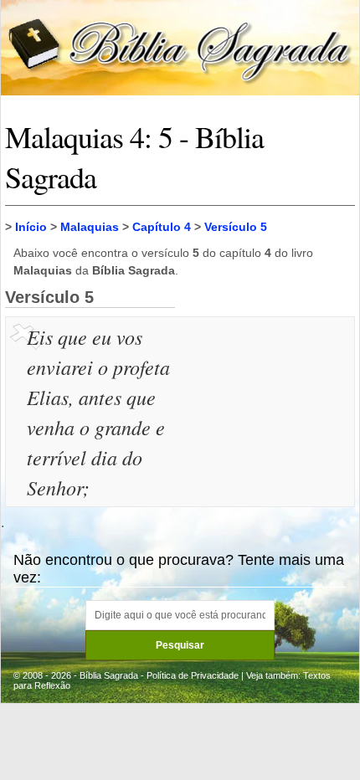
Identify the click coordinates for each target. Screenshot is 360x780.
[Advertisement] (267, 405)
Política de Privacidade (193, 675)
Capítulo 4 (161, 226)
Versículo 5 (235, 226)
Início (31, 226)
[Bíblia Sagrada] (180, 46)
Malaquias (89, 226)
